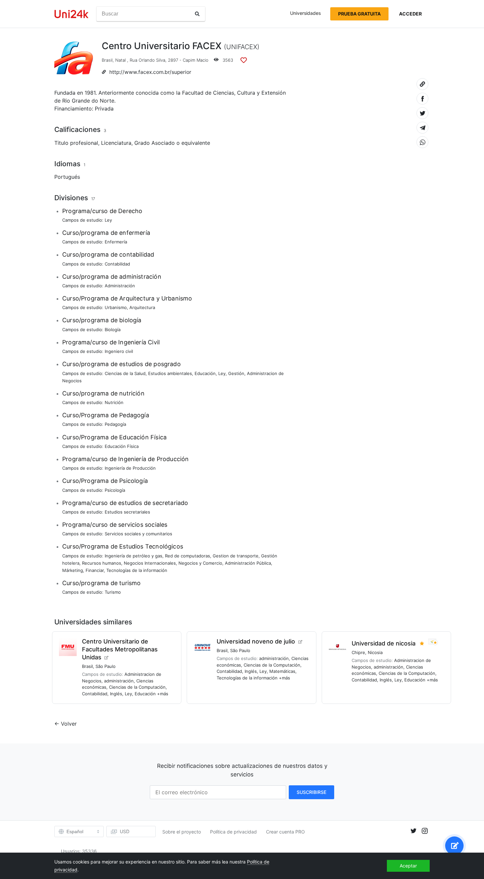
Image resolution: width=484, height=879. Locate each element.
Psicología (115, 490)
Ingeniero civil (119, 351)
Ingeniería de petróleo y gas (133, 555)
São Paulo (105, 666)
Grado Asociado (154, 143)
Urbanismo (116, 307)
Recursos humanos (101, 563)
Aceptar (408, 865)
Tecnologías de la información (136, 570)
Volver (69, 723)
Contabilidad (117, 264)
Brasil (107, 60)
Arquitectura (142, 307)
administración (119, 680)
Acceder (410, 13)
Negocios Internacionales (150, 563)
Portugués (67, 176)
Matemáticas (282, 671)
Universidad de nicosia (384, 643)
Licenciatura (116, 143)
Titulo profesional (76, 143)
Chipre (358, 652)
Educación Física (122, 446)
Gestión (236, 373)
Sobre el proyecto (181, 831)
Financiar (95, 570)
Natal (120, 60)
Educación (205, 373)
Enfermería (116, 241)
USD (124, 831)
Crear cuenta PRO (285, 831)
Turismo (113, 592)
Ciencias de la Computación (137, 687)
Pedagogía (115, 424)
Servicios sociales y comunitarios (138, 533)
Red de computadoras (187, 555)
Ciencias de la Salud (125, 373)
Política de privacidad (233, 831)
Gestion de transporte (235, 555)
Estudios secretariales (127, 512)
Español (75, 831)
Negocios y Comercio (200, 563)
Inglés (116, 693)
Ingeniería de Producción (130, 468)
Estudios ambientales (170, 373)
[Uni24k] (71, 14)
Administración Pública (248, 563)
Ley (108, 220)
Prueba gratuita (359, 13)
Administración (120, 285)
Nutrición (114, 402)
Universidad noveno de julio (256, 641)
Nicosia (375, 652)
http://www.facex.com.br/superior (150, 72)
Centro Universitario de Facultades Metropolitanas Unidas (120, 649)
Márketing (72, 570)
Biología (113, 329)
